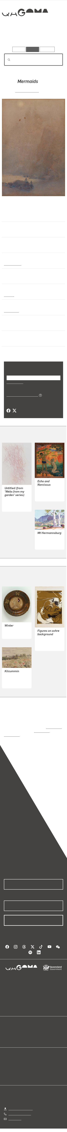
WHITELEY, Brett (47, 638)
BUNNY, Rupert (46, 492)
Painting (9, 295)
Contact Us (14, 1111)
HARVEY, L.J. (12, 626)
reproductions (53, 723)
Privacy (38, 1125)
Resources (47, 49)
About (38, 1031)
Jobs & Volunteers (18, 1125)
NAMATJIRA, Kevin (48, 541)
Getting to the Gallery (20, 1101)
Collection (25, 24)
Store (7, 1035)
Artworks (12, 37)
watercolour (11, 311)
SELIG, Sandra (13, 503)
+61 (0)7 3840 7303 (19, 1106)
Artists (32, 37)
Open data (9, 1027)
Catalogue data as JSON (21, 395)
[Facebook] (8, 411)
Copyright (53, 1125)
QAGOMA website (14, 1031)
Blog (37, 1027)
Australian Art (12, 264)
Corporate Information (36, 1129)
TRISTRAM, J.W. (27, 91)
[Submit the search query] (6, 59)
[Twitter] (14, 411)
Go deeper (53, 37)
